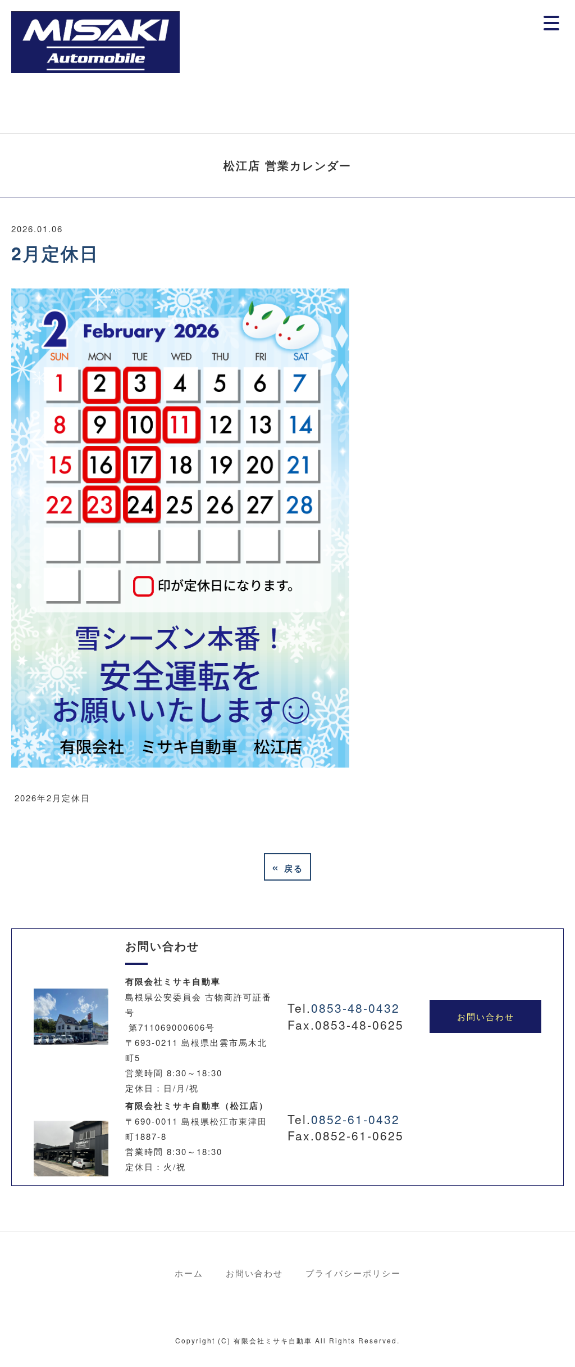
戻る (287, 866)
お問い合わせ (485, 1016)
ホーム (189, 1273)
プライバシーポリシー (353, 1273)
